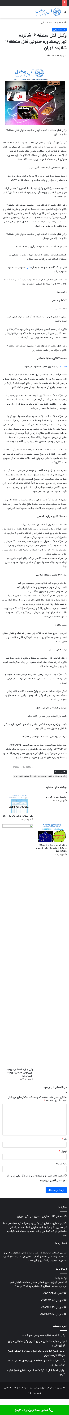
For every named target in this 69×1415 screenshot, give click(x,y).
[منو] (4, 13)
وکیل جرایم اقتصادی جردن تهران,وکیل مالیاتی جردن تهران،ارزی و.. (36, 1343)
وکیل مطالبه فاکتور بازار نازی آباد (18, 816)
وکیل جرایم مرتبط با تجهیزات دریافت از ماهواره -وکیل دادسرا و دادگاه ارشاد (51, 848)
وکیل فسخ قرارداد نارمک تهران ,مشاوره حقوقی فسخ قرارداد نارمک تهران (36, 1353)
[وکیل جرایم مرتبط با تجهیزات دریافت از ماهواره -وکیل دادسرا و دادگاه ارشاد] (51, 833)
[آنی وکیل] (48, 12)
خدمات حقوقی (49, 23)
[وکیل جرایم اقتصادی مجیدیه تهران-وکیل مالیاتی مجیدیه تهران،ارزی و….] (17, 945)
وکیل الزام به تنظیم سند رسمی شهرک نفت (42, 1335)
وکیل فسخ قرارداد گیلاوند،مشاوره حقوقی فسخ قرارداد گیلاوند (35, 1372)
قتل (28, 267)
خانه (61, 23)
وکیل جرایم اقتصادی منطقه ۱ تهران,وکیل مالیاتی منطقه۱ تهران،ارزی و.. (35, 1363)
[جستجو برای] (65, 13)
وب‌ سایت (61, 1164)
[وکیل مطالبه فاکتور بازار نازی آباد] (17, 804)
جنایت (63, 366)
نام (64, 1139)
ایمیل (63, 1152)
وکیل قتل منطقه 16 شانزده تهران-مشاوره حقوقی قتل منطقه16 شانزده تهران (39, 776)
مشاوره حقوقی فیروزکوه (55, 797)
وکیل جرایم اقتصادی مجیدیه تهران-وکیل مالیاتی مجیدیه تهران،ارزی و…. (19, 1072)
